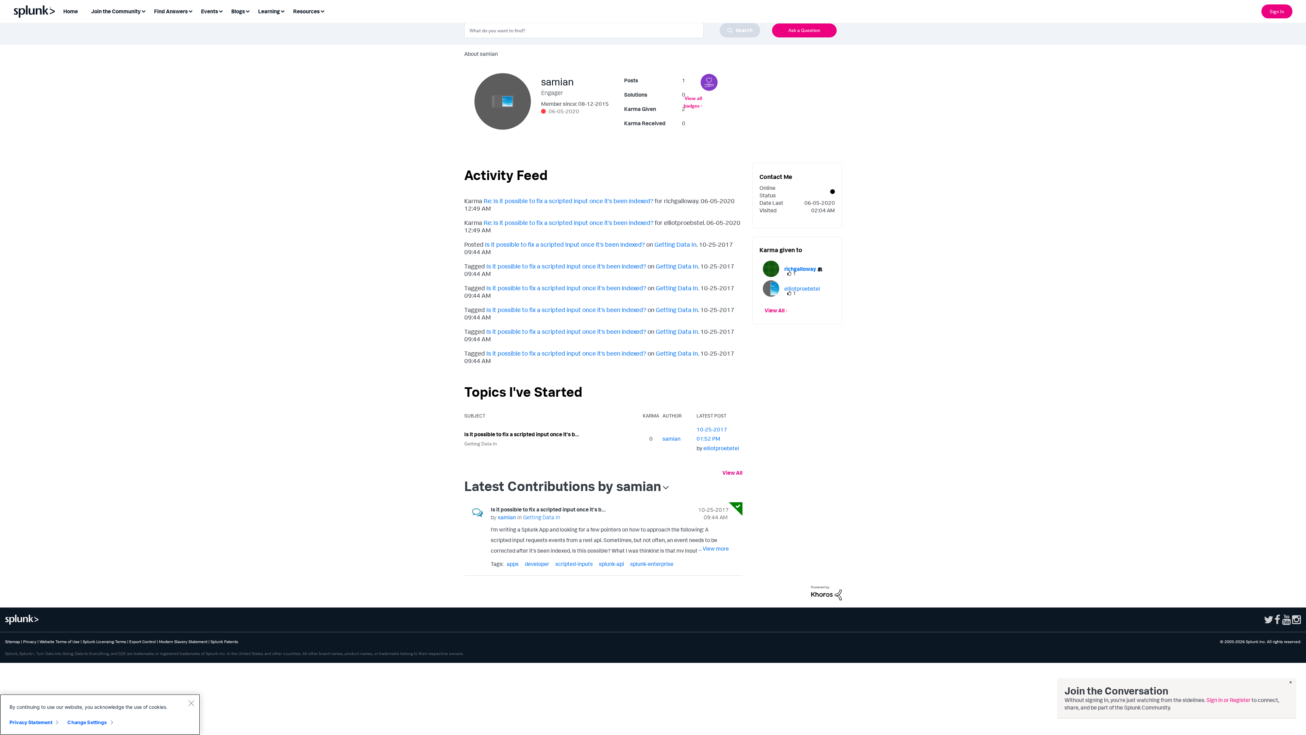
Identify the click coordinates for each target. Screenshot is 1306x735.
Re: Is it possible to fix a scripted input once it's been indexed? (568, 201)
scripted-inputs (574, 563)
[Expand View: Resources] (322, 10)
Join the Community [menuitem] (116, 11)
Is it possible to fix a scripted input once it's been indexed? (565, 244)
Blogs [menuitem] (238, 11)
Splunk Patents (224, 641)
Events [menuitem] (209, 11)
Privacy (29, 641)
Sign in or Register (1228, 700)
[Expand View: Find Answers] (190, 10)
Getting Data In (675, 244)
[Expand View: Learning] (282, 10)
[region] (100, 714)
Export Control (142, 641)
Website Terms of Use (59, 641)
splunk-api (611, 563)
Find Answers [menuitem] (171, 11)
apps (513, 563)
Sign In (1277, 11)
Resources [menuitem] (306, 11)
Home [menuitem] (70, 11)
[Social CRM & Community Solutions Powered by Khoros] (826, 592)
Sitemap (12, 641)
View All (732, 472)
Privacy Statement (31, 722)
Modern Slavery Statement (183, 641)
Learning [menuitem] (269, 11)
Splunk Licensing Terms (104, 641)
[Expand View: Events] (220, 10)
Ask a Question (804, 30)
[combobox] (612, 30)
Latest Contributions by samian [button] (562, 485)
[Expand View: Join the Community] (143, 10)
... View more (714, 548)
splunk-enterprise (651, 563)
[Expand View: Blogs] (247, 10)
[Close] (191, 703)
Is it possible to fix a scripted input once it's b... (521, 434)
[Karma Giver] (709, 82)
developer (537, 563)
